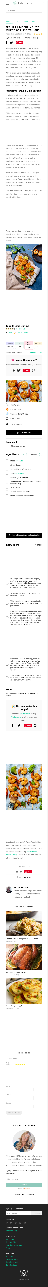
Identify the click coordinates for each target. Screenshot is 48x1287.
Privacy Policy (11, 1231)
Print (10, 333)
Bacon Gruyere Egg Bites (16, 1006)
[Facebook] (7, 1223)
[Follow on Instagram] (33, 370)
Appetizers (11, 21)
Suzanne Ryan (25, 877)
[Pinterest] (20, 1223)
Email (8, 1095)
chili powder (19, 473)
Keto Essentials (12, 1262)
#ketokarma (16, 717)
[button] (7, 329)
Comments (24, 866)
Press (8, 1248)
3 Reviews (20, 329)
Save (21, 42)
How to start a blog (14, 1245)
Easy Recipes (29, 21)
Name (8, 1086)
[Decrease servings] (40, 454)
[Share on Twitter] (11, 42)
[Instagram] (16, 1223)
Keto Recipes (11, 1265)
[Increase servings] (25, 454)
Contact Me (11, 1242)
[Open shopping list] (44, 2)
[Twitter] (11, 1223)
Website (8, 1103)
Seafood (10, 24)
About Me (10, 1256)
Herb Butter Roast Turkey (16, 972)
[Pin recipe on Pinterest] (24, 391)
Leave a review (23, 333)
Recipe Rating (8, 1063)
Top (40, 1274)
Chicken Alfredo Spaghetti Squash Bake (22, 939)
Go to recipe (30, 38)
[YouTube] (25, 1223)
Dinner (20, 21)
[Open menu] (7, 3)
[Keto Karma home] (24, 1276)
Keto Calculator (12, 1259)
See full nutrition (36, 352)
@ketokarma (25, 714)
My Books (10, 1239)
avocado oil (20, 461)
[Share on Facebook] (6, 42)
